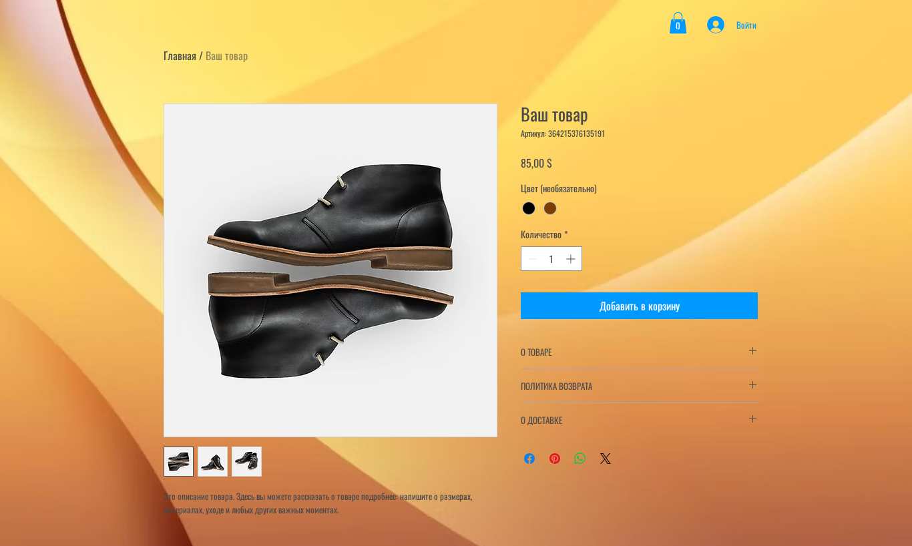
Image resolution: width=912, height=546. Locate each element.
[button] (678, 22)
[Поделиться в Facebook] (529, 459)
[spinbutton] (551, 258)
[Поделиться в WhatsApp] (580, 459)
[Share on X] (606, 459)
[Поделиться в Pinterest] (555, 459)
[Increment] (571, 258)
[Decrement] (531, 258)
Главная (180, 55)
